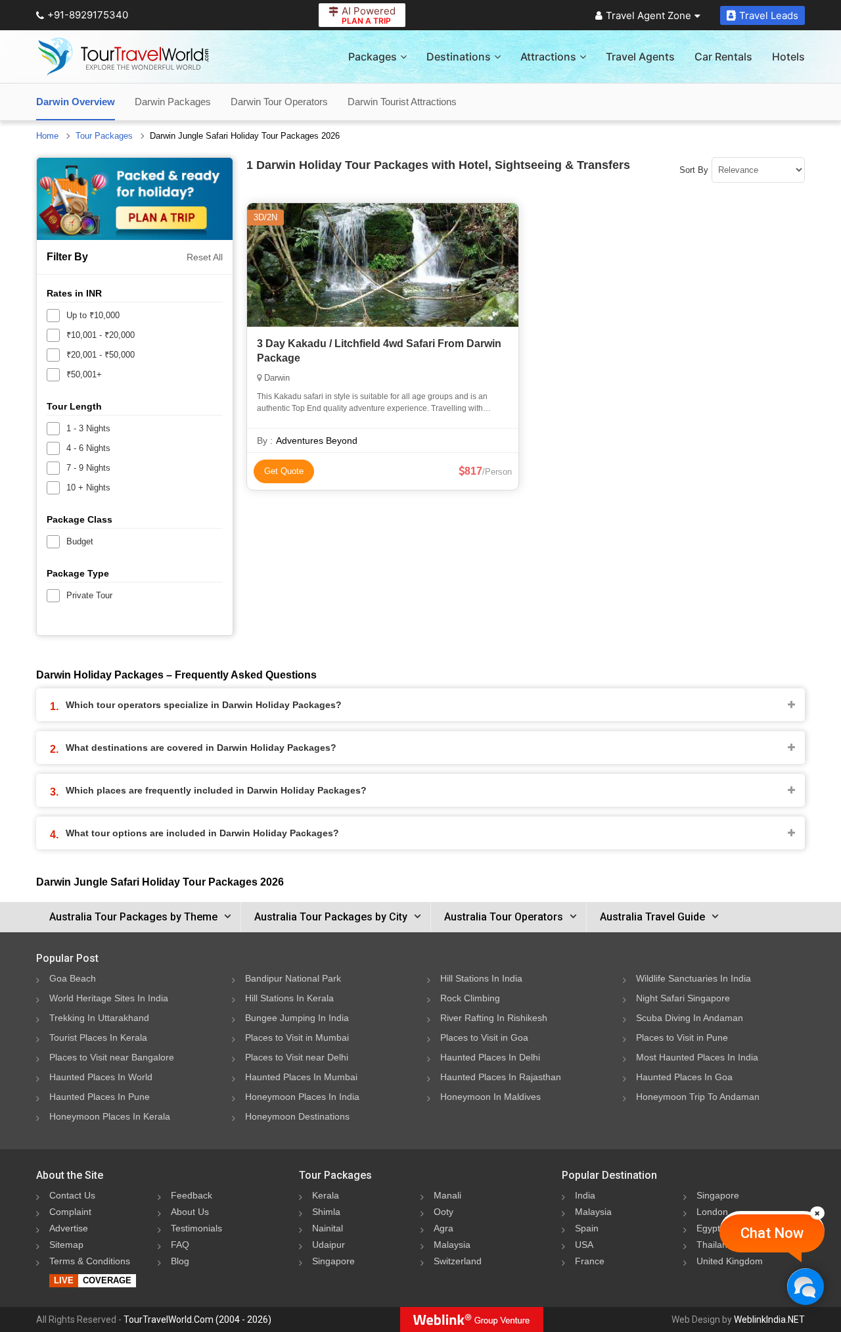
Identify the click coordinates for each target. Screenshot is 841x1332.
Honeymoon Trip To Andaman (698, 1096)
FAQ (180, 1244)
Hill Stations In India (481, 978)
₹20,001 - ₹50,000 (100, 355)
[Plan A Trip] (135, 199)
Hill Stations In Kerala (289, 998)
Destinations (458, 56)
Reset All (205, 257)
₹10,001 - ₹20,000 (100, 335)
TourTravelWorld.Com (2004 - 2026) (197, 1319)
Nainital (327, 1228)
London (712, 1211)
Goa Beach (72, 978)
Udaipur (328, 1244)
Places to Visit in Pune (682, 1037)
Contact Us (72, 1195)
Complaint (70, 1211)
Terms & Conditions (89, 1261)
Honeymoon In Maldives (490, 1096)
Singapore (333, 1261)
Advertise (68, 1228)
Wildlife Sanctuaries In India (693, 978)
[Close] (817, 1213)
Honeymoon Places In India (302, 1096)
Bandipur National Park (293, 978)
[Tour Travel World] (123, 56)
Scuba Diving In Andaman (689, 1017)
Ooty (443, 1211)
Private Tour (89, 595)
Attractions (548, 56)
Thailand (714, 1244)
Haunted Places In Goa (684, 1077)
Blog (180, 1261)
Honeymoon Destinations (297, 1116)
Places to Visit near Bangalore (111, 1057)
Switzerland (458, 1261)
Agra (443, 1228)
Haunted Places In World (100, 1077)
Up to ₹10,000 (93, 315)
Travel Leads (768, 15)
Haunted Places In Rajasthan (500, 1077)
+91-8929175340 (87, 15)
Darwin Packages (173, 101)
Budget (79, 541)
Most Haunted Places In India (697, 1057)
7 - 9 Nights (88, 468)
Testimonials (196, 1228)
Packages (372, 56)
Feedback (191, 1195)
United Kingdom (729, 1261)
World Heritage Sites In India (108, 998)
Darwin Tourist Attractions (402, 101)
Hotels (788, 56)
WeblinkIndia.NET (769, 1319)
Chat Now (772, 1233)
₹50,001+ (84, 374)
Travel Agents (640, 56)
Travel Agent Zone (648, 15)
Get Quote (284, 471)
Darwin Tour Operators (279, 101)
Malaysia (452, 1244)
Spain (587, 1228)
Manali (447, 1195)
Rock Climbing (470, 998)
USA (584, 1244)
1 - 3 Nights (88, 428)
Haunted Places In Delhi (490, 1057)
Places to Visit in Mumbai (297, 1037)
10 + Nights (88, 487)
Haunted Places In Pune (99, 1096)
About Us (190, 1211)
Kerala (325, 1195)
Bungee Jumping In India (297, 1017)
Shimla (326, 1211)
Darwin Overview (75, 101)
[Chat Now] (805, 1286)
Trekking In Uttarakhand (99, 1017)
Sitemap (66, 1244)
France (589, 1261)
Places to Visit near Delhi (296, 1057)
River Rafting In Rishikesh (493, 1017)
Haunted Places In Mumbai (301, 1077)
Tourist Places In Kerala (98, 1037)
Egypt (708, 1228)
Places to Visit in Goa (484, 1037)
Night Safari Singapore (683, 998)
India (585, 1195)
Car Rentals (723, 56)
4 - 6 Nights (88, 448)
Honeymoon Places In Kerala (109, 1116)
